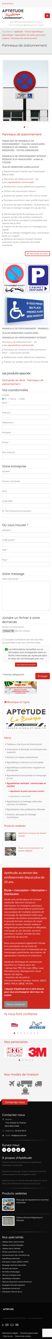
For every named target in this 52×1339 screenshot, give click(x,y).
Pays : (5, 559)
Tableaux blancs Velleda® (11, 1248)
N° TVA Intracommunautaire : (17, 511)
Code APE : (7, 501)
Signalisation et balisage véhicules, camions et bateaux (24, 802)
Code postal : (9, 540)
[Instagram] (23, 1150)
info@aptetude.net (18, 1135)
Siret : (5, 491)
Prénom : (6, 412)
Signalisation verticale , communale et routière (26, 784)
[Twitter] (9, 1150)
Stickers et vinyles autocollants (22, 757)
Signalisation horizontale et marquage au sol (26, 776)
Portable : (7, 432)
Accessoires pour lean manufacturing (15, 1255)
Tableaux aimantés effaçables (12, 1245)
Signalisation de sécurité (11, 1288)
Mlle (22, 399)
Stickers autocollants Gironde (12, 1252)
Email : (6, 442)
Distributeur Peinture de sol (12, 1292)
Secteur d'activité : (11, 481)
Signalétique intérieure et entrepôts (25, 762)
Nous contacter (16, 1004)
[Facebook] (4, 1150)
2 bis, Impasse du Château (15, 1123)
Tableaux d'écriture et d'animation (24, 744)
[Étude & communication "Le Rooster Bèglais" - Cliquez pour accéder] (10, 851)
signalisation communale (21, 182)
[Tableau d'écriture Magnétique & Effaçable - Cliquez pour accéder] (8, 1221)
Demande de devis (38, 253)
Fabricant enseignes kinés (11, 1275)
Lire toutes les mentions (26, 665)
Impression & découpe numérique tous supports (27, 750)
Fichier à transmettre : (13, 627)
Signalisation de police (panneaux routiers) (27, 791)
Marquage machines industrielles (14, 1265)
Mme (13, 399)
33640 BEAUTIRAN (12, 1126)
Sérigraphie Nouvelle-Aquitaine (13, 1285)
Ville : (5, 550)
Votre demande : (11, 579)
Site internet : (9, 452)
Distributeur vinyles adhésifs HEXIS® (15, 1262)
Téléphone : (8, 422)
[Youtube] (18, 1150)
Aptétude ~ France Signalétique (28, 31)
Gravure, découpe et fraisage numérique (21, 815)
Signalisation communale (20, 796)
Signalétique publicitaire (11, 1258)
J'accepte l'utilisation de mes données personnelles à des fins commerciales (22, 641)
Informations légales (10, 1333)
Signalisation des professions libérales (26, 809)
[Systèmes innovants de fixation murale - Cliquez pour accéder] (10, 836)
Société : (6, 471)
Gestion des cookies (23, 1336)
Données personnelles (29, 1333)
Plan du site (8, 1336)
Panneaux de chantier (10, 1268)
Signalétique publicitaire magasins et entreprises (26, 768)
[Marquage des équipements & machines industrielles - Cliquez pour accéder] (8, 1204)
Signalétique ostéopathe (11, 1278)
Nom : (5, 402)
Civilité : (6, 395)
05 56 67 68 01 (7, 4)
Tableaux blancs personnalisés (13, 1242)
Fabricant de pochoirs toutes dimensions (17, 1282)
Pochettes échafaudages (11, 1272)
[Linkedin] (14, 1150)
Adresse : (7, 530)
